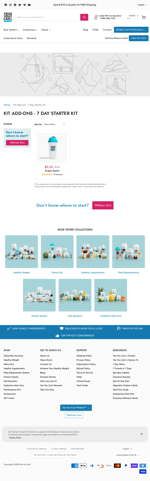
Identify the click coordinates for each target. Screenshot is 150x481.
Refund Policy (83, 368)
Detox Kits (9, 364)
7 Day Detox (119, 364)
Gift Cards (9, 398)
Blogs (43, 372)
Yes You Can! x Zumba (124, 355)
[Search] (84, 17)
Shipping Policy (84, 355)
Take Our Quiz (138, 38)
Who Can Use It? (48, 381)
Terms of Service (84, 372)
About (45, 29)
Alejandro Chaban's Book (125, 385)
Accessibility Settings (36, 448)
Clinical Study (83, 381)
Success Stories (48, 377)
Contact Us (46, 364)
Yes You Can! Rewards (51, 385)
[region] (75, 434)
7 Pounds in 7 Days (122, 368)
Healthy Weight (11, 360)
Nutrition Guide (120, 389)
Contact (107, 29)
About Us (45, 355)
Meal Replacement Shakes (16, 372)
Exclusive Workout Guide (125, 398)
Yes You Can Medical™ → (76, 407)
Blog (85, 29)
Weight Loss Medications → (131, 29)
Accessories (10, 394)
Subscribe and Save (13, 355)
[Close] (141, 434)
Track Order (82, 385)
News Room (46, 360)
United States (126, 455)
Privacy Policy (83, 360)
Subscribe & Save (13, 38)
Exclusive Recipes (121, 377)
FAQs (95, 29)
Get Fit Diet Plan (121, 381)
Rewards (31, 38)
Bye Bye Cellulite (121, 372)
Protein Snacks (11, 377)
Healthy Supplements (14, 368)
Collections (29, 29)
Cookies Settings (59, 448)
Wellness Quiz (17, 142)
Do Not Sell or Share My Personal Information (55, 455)
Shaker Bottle (52, 170)
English (141, 5)
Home (7, 105)
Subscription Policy (86, 364)
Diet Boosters (10, 381)
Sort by (38, 124)
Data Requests (77, 448)
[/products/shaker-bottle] (52, 148)
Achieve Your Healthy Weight (54, 368)
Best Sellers (10, 29)
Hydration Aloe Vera (14, 385)
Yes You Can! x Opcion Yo (125, 360)
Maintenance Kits (12, 389)
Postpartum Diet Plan (123, 394)
